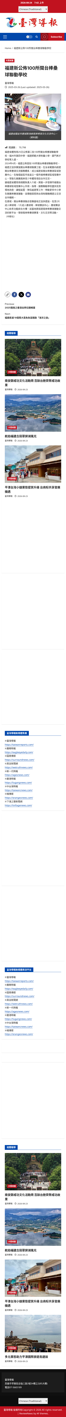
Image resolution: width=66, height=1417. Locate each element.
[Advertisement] (33, 255)
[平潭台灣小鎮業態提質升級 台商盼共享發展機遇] (33, 464)
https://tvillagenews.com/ (18, 805)
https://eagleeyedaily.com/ (19, 752)
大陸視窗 (9, 60)
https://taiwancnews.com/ (19, 790)
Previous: (20, 306)
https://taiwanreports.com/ (19, 744)
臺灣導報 (9, 82)
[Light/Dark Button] (29, 36)
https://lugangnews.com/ (18, 782)
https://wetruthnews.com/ (19, 767)
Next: (27, 315)
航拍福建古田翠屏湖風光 (21, 436)
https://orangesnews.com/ (19, 797)
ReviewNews (26, 1413)
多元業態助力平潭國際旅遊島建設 (26, 1356)
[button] (5, 36)
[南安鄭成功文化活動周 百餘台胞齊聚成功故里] (33, 357)
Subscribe (56, 36)
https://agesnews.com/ (17, 774)
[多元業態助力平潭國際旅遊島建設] (33, 1333)
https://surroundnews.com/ (19, 759)
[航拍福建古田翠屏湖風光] (33, 413)
